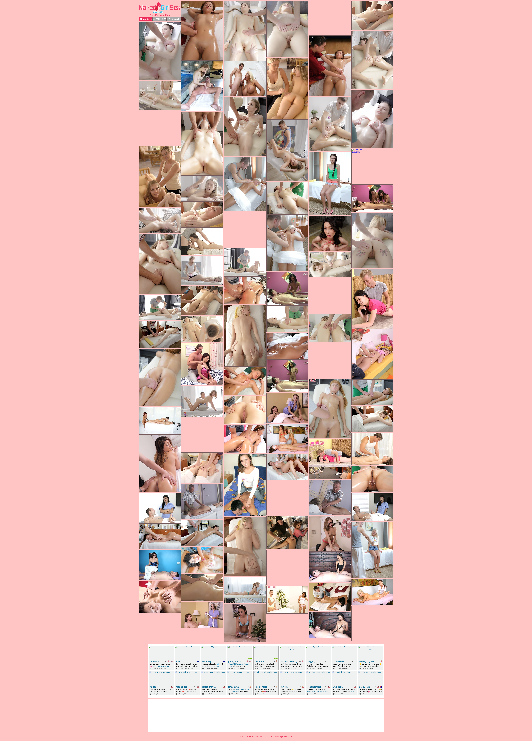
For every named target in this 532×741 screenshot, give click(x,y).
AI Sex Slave (146, 19)
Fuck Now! (173, 19)
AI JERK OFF (159, 19)
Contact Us (287, 737)
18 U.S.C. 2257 (266, 737)
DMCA (278, 737)
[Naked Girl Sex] (160, 8)
